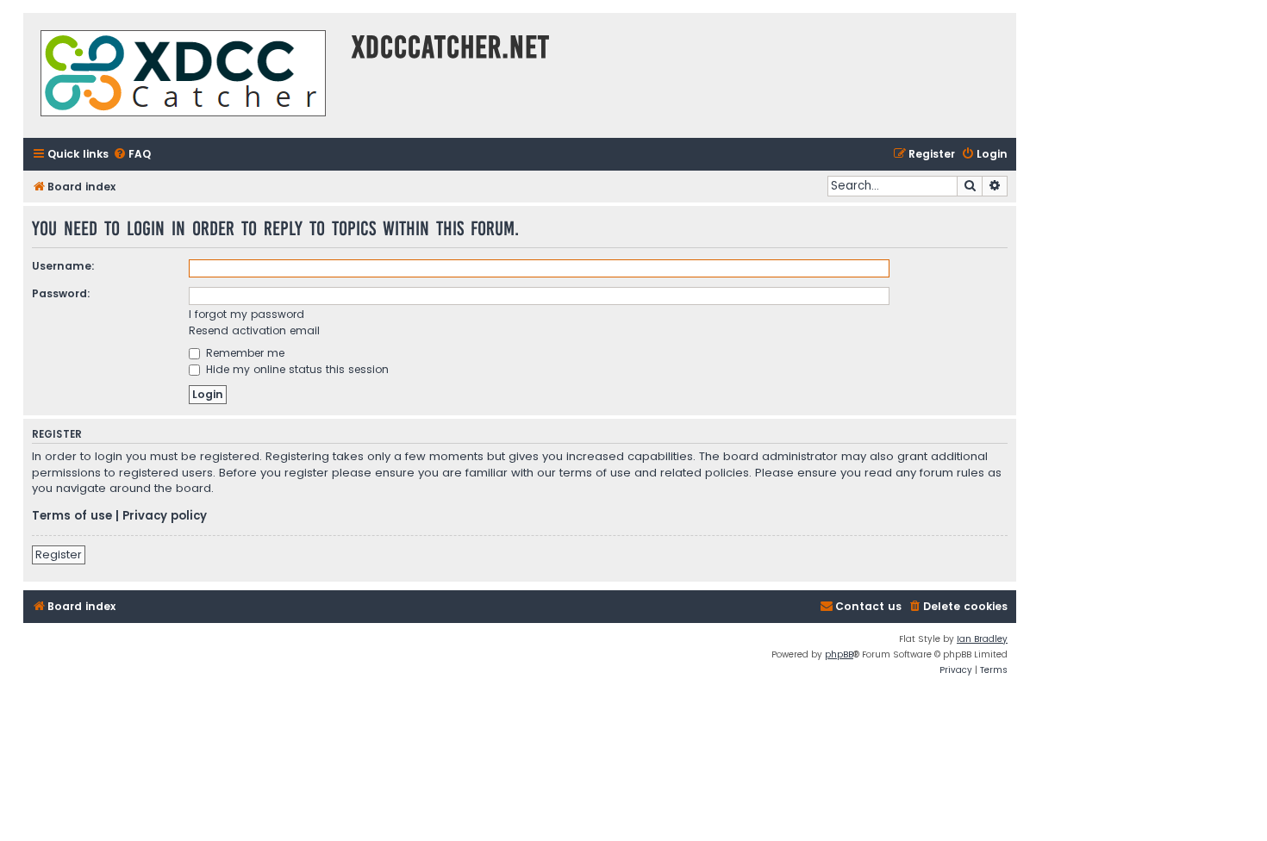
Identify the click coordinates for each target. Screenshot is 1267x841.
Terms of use (72, 516)
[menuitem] (132, 154)
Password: (61, 293)
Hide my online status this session (296, 369)
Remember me (243, 353)
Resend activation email (254, 330)
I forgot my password (246, 314)
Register (58, 554)
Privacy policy (164, 516)
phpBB (839, 654)
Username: (63, 266)
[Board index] (183, 75)
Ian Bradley (982, 638)
